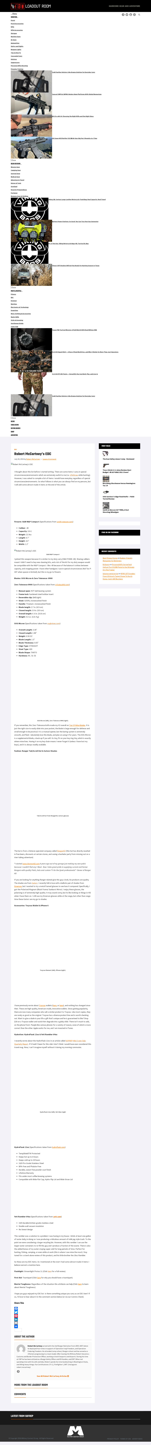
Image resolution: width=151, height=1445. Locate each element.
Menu (14, 13)
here (54, 1005)
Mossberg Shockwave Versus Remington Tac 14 (119, 484)
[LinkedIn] (53, 1427)
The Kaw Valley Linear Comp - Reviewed (118, 459)
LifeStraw (74, 475)
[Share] (53, 1434)
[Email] (53, 1431)
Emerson (18, 886)
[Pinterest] (53, 1424)
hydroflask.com (58, 1255)
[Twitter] (53, 1420)
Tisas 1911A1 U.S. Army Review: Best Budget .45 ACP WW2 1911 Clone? (117, 471)
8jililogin (106, 564)
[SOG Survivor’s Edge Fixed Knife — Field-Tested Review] (106, 490)
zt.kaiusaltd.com (62, 584)
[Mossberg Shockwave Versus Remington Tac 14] (106, 477)
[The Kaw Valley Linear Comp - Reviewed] (106, 452)
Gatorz (35, 883)
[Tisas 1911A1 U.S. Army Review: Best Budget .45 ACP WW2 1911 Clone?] (106, 463)
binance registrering (110, 573)
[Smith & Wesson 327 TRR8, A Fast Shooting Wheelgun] (106, 503)
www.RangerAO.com (31, 863)
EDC (15, 449)
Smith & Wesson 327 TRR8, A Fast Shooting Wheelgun (116, 511)
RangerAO (61, 851)
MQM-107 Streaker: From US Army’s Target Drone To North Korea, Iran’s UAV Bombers (119, 576)
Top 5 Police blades (77, 725)
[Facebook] (53, 1417)
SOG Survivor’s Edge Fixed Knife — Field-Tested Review (119, 497)
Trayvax (42, 1005)
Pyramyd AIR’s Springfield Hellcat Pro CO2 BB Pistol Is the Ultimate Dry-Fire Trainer (118, 567)
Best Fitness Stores (110, 558)
